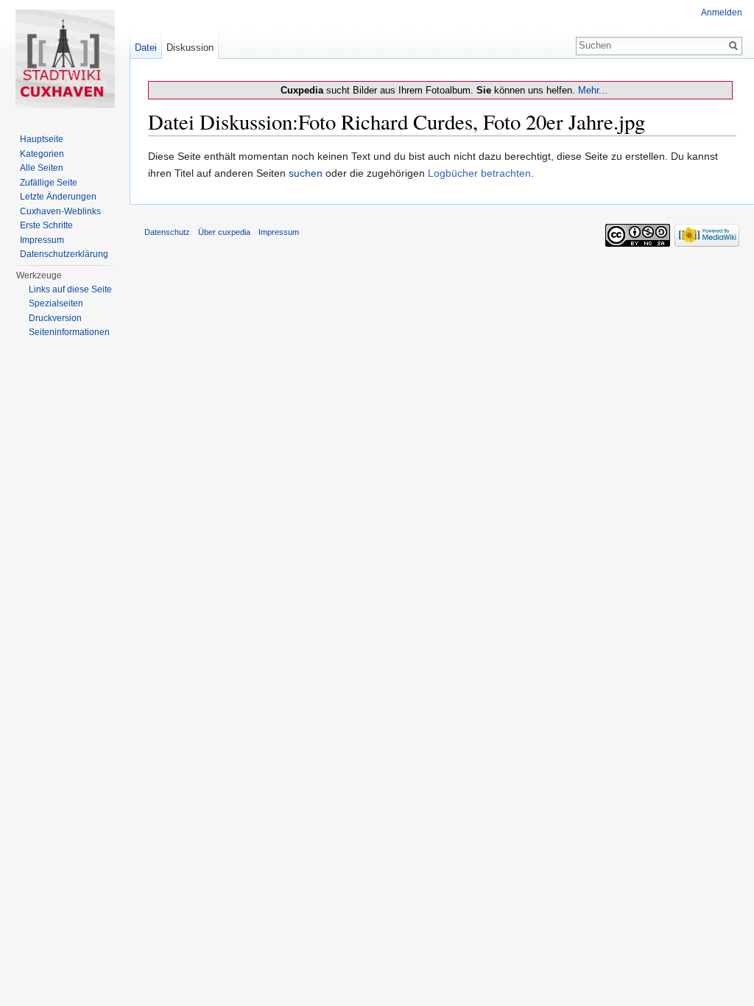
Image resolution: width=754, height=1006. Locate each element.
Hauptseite (41, 139)
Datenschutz (167, 232)
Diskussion (190, 47)
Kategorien (42, 154)
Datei (146, 47)
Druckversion (55, 318)
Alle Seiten (41, 168)
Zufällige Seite (48, 182)
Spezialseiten (56, 303)
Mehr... (592, 90)
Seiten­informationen (69, 332)
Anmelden (721, 12)
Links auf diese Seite (70, 289)
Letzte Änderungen (58, 196)
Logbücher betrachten (479, 173)
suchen (306, 173)
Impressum (42, 240)
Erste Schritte (46, 225)
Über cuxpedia (224, 232)
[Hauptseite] (65, 59)
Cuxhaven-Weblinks (60, 211)
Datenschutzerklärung (64, 254)
